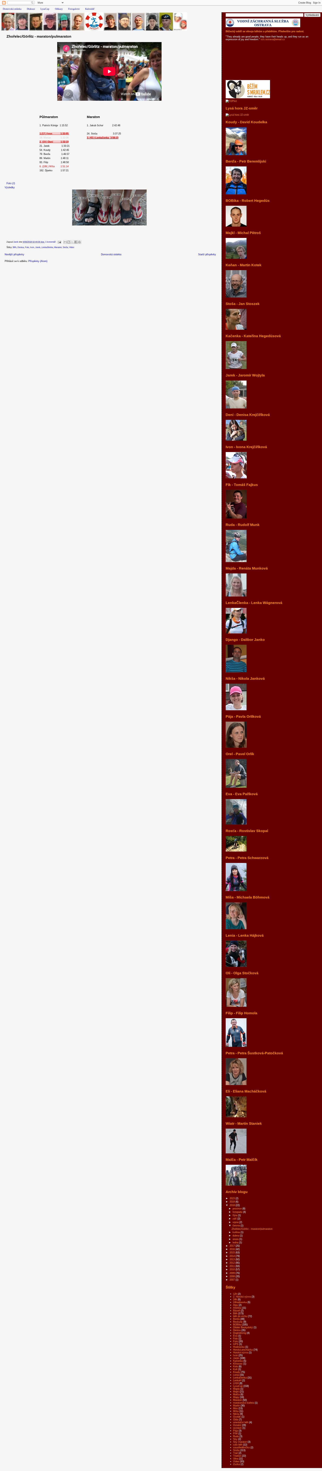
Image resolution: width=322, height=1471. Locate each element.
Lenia (236, 1374)
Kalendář (89, 8)
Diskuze (31, 8)
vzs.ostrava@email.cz (272, 39)
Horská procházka (243, 1349)
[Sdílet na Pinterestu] (79, 242)
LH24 (236, 1383)
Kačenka (238, 1360)
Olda (235, 1419)
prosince (237, 1208)
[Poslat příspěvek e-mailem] (59, 242)
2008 (233, 1276)
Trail (235, 1453)
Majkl (236, 1391)
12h (235, 1293)
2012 (233, 1262)
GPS (235, 1344)
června (237, 1225)
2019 (233, 1201)
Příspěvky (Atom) (37, 261)
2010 (233, 1269)
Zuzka (236, 1464)
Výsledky (10, 187)
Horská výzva (240, 1352)
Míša (236, 1411)
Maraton (58, 247)
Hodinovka (238, 1347)
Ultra (235, 1458)
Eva (235, 1335)
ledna (236, 1242)
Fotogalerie (74, 8)
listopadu (238, 1212)
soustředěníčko (241, 1447)
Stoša (65, 247)
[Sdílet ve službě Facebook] (76, 242)
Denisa (21, 247)
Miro (235, 1408)
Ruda (236, 1436)
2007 (233, 1279)
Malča (236, 1394)
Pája (235, 1430)
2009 (233, 1273)
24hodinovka (240, 1302)
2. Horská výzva (242, 1296)
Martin (236, 1405)
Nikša (236, 1414)
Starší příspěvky (207, 254)
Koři (235, 1369)
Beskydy (238, 1321)
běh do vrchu (240, 1316)
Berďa (236, 1319)
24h (235, 1299)
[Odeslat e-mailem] (65, 242)
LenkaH (237, 1380)
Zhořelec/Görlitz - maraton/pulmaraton (39, 36)
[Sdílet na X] (72, 242)
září (235, 1218)
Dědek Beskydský (243, 1327)
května (237, 1232)
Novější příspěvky (14, 254)
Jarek (37, 247)
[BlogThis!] (69, 242)
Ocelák (237, 1416)
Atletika (237, 1307)
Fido (235, 1338)
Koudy (236, 1372)
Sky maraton (240, 1441)
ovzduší (237, 1428)
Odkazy (59, 8)
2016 (233, 1249)
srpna (236, 1222)
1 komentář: (51, 242)
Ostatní (237, 1425)
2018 (233, 1205)
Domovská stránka (12, 8)
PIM (235, 1433)
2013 (233, 1259)
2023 (233, 1198)
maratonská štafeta (243, 1402)
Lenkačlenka (47, 247)
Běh (14, 247)
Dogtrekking (239, 1333)
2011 (233, 1266)
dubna (236, 1235)
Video (71, 247)
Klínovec (238, 1363)
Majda (236, 1388)
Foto (27, 247)
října (235, 1215)
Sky (235, 1439)
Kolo (235, 1366)
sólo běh (237, 1444)
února (236, 1239)
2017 (233, 1245)
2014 (233, 1256)
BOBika (237, 1324)
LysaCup (44, 8)
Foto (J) (11, 183)
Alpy (235, 1305)
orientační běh (240, 1422)
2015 (233, 1252)
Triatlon (237, 1455)
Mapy (236, 1397)
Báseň (236, 1310)
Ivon (32, 247)
